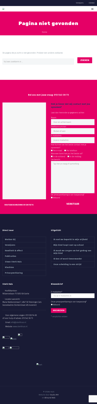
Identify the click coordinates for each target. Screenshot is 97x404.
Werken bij (10, 239)
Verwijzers (80, 3)
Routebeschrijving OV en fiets (18, 205)
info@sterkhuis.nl (18, 322)
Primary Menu (92, 9)
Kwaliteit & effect (14, 250)
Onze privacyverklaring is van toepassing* (69, 302)
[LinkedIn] (46, 383)
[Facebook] (42, 383)
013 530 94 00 (31, 315)
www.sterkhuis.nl (20, 326)
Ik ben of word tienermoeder (67, 259)
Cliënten (92, 3)
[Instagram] (50, 383)
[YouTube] (54, 383)
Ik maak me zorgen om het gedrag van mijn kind (72, 251)
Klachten (9, 267)
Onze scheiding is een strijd (67, 264)
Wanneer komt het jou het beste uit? (67, 153)
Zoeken (84, 60)
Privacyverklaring (14, 273)
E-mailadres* (56, 292)
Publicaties (10, 256)
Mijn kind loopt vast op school (68, 245)
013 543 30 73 (27, 318)
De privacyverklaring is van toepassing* (67, 195)
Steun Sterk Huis (13, 262)
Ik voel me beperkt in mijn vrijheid (70, 239)
